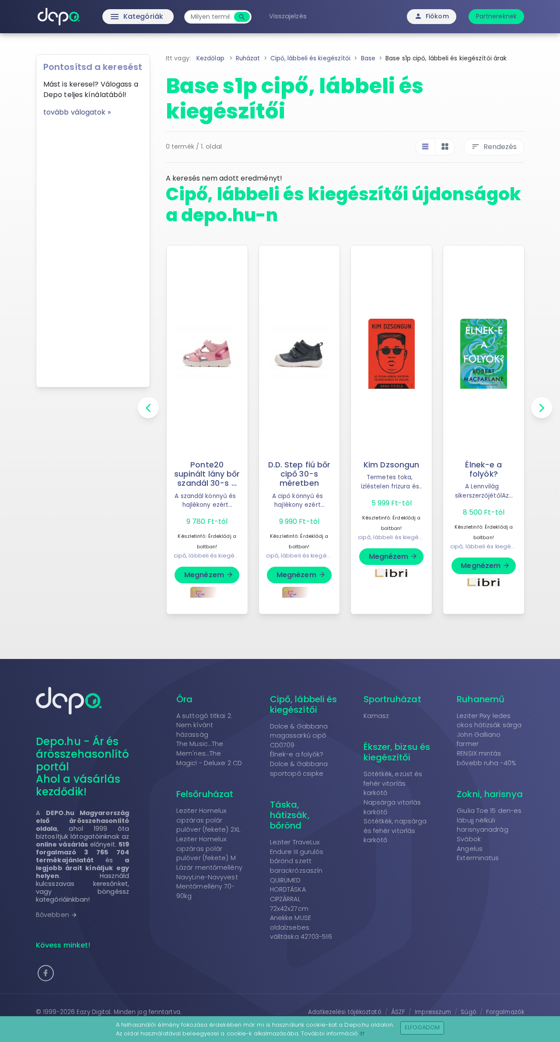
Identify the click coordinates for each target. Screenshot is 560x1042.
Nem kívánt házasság (194, 730)
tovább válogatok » (77, 112)
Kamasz (376, 715)
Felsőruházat (204, 794)
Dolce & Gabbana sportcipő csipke (299, 769)
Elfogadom (422, 1027)
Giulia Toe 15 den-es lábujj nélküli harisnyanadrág (489, 820)
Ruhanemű (480, 699)
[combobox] (210, 17)
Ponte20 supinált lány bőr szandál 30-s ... (207, 474)
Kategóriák (118, 16)
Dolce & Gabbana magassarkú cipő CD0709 (299, 735)
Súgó (468, 1012)
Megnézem (209, 575)
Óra (184, 699)
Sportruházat (392, 699)
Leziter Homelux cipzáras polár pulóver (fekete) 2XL (208, 820)
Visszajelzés (288, 16)
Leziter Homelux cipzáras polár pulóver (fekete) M (206, 848)
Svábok (469, 839)
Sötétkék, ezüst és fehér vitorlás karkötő (393, 783)
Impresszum (433, 1012)
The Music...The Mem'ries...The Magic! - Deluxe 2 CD (209, 753)
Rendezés (494, 147)
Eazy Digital (93, 1012)
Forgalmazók (505, 1012)
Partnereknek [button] (496, 16)
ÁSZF (398, 1012)
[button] (46, 973)
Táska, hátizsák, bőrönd (290, 815)
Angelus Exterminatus (478, 853)
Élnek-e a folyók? (483, 469)
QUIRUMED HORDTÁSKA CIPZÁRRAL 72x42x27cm (289, 894)
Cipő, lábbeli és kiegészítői (303, 704)
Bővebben (56, 914)
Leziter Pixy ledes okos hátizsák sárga (489, 720)
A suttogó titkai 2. (204, 715)
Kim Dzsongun (391, 465)
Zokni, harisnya (490, 794)
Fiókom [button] (431, 16)
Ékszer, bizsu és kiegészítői (397, 752)
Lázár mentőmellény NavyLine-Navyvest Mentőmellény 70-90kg (209, 881)
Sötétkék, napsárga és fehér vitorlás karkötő (395, 830)
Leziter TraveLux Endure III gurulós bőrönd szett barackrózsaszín (297, 856)
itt (362, 1033)
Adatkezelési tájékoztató (344, 1012)
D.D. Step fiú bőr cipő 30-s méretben (299, 474)
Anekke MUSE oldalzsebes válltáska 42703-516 (301, 927)
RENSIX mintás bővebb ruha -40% (486, 758)
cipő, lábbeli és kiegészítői (211, 555)
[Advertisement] (93, 249)
